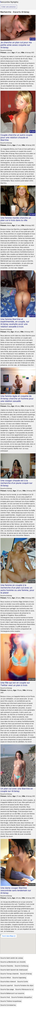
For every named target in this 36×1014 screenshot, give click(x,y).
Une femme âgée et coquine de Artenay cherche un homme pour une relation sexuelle (17, 398)
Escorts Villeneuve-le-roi (24, 989)
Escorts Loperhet (7, 985)
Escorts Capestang (19, 978)
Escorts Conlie (23, 981)
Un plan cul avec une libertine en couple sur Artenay (16, 789)
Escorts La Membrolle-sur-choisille (13, 962)
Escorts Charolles (7, 966)
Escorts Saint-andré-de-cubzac (12, 958)
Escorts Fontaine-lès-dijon (23, 985)
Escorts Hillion (6, 978)
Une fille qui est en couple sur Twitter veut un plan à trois (15, 683)
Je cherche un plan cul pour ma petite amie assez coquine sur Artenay (16, 45)
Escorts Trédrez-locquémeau (11, 1001)
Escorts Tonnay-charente (10, 974)
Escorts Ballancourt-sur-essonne (12, 993)
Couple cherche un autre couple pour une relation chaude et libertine (16, 137)
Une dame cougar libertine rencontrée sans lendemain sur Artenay (15, 890)
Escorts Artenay (26, 974)
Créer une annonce (8, 7)
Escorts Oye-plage (7, 989)
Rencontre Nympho (9, 2)
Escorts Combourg (21, 966)
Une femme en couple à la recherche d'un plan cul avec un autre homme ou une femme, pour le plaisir (17, 589)
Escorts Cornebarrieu (8, 1005)
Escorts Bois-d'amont (8, 981)
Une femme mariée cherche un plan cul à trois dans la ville (15, 219)
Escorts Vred (5, 997)
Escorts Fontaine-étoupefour (22, 997)
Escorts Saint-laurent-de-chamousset (14, 970)
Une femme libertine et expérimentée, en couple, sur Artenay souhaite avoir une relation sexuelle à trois (14, 323)
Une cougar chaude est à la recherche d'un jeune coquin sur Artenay (16, 483)
